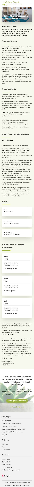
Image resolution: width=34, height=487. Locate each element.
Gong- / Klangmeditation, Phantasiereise (13, 429)
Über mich (5, 444)
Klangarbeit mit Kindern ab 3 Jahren (12, 432)
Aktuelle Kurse (17, 407)
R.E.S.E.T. (4, 434)
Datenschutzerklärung (23, 482)
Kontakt (6, 482)
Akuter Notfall (6, 449)
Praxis (3, 447)
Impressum (13, 482)
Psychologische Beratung (9, 426)
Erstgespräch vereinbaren (17, 401)
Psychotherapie (6, 421)
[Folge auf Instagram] (3, 476)
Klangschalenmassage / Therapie (11, 423)
